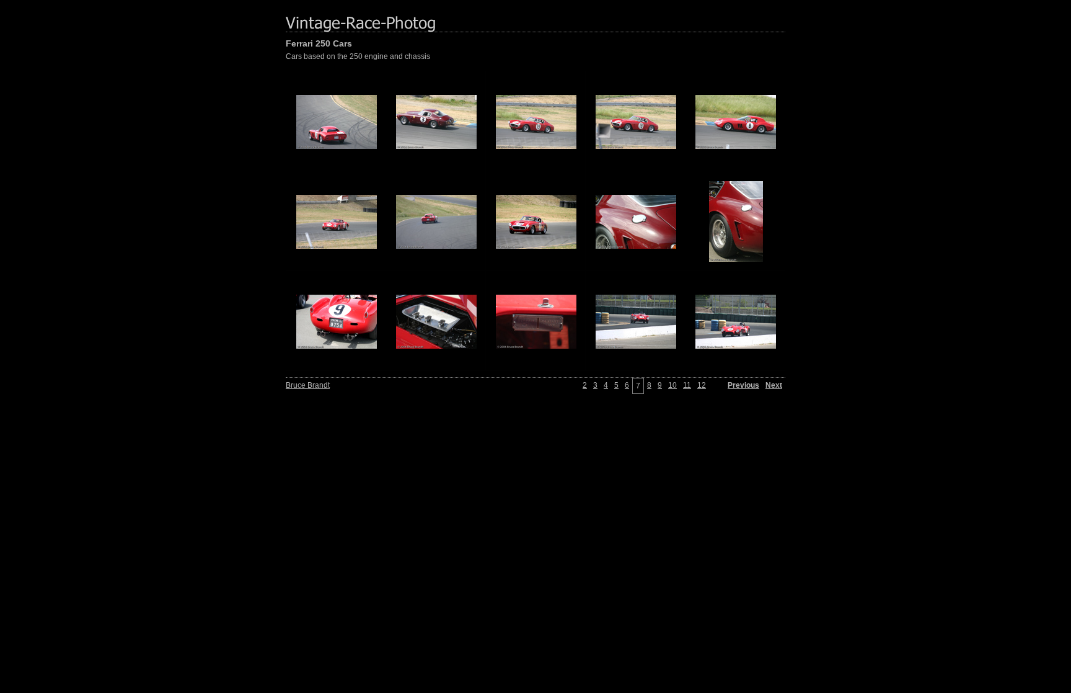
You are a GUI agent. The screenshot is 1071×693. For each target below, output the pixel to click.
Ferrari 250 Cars (319, 43)
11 (687, 385)
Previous (743, 385)
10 (672, 385)
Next (773, 385)
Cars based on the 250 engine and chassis (358, 56)
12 (701, 385)
